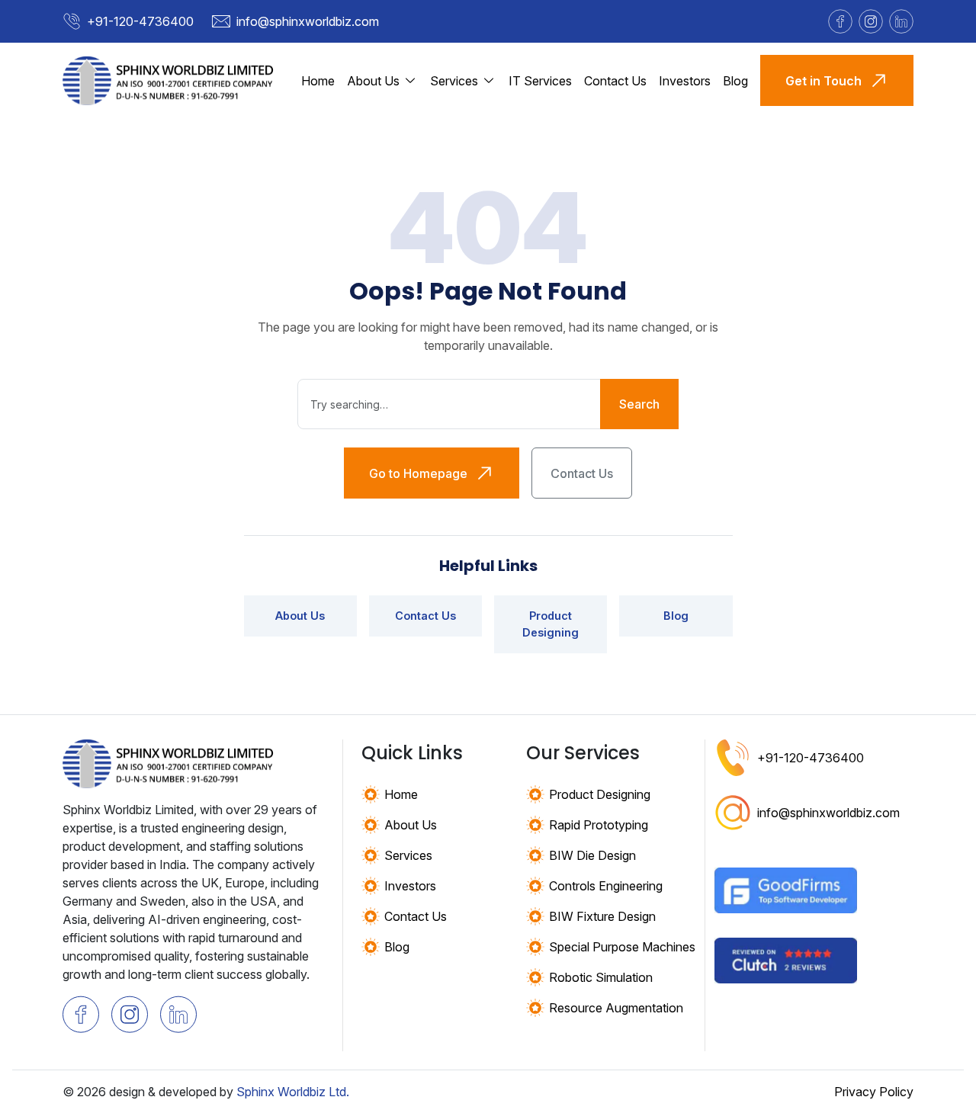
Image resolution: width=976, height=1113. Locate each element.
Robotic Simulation (601, 977)
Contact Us (615, 80)
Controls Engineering (606, 885)
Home (318, 80)
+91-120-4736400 (140, 21)
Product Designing (550, 624)
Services (408, 855)
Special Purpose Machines (622, 946)
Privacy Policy (873, 1091)
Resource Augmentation (616, 1007)
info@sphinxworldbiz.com (307, 21)
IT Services (540, 80)
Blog (735, 80)
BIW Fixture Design (602, 916)
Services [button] (454, 80)
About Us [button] (373, 80)
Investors (685, 80)
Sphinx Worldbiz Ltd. (292, 1091)
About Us (300, 615)
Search (639, 404)
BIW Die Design (592, 855)
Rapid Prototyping (598, 824)
